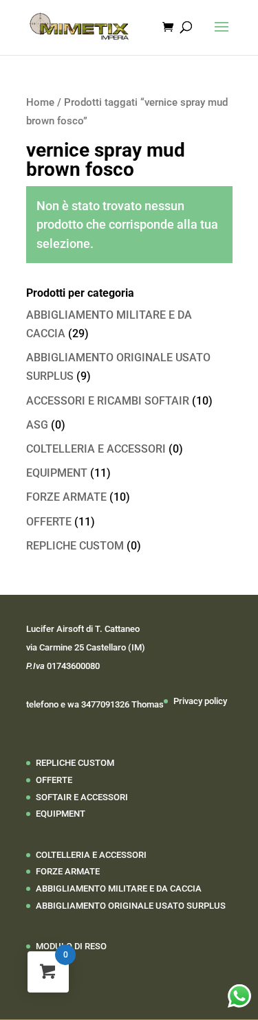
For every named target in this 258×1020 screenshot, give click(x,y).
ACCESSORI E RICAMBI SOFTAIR (107, 400)
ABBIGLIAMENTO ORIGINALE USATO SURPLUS (131, 905)
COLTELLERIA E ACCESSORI (96, 448)
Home (40, 102)
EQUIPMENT (56, 472)
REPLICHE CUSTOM (75, 545)
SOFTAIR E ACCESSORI (82, 797)
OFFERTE (49, 521)
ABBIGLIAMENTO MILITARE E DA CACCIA (119, 888)
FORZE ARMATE (66, 496)
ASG (37, 424)
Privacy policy (200, 701)
